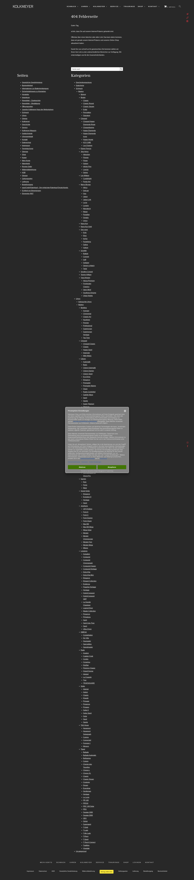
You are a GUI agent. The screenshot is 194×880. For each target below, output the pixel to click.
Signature (86, 115)
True (84, 680)
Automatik (86, 362)
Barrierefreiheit (27, 85)
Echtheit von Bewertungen (31, 191)
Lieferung (25, 182)
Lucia (85, 202)
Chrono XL (87, 773)
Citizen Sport (87, 374)
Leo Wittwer (85, 175)
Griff (84, 260)
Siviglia (86, 218)
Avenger (86, 311)
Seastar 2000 (88, 815)
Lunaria (86, 205)
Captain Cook (88, 656)
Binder (83, 97)
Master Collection (89, 611)
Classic (86, 100)
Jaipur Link (87, 200)
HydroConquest (88, 593)
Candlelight (87, 178)
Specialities (87, 644)
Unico (85, 221)
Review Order (27, 166)
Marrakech (87, 209)
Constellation (88, 635)
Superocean (87, 329)
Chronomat (87, 314)
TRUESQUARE (89, 683)
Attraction (86, 154)
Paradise (86, 214)
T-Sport (85, 839)
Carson (85, 761)
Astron (85, 692)
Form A (85, 512)
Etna (84, 236)
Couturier (86, 782)
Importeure (26, 97)
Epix (84, 482)
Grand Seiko (85, 491)
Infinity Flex (87, 166)
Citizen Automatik (89, 368)
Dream (85, 785)
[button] (180, 6)
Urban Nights (88, 296)
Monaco (86, 746)
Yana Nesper (85, 278)
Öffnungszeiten (27, 106)
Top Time (86, 338)
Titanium (86, 407)
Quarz (85, 389)
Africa (85, 187)
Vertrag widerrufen (106, 872)
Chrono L (86, 770)
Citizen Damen (88, 371)
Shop (24, 154)
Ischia (85, 239)
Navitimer (86, 320)
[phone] (187, 17)
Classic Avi (87, 317)
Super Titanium (88, 404)
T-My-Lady (87, 833)
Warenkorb (26, 163)
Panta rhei (87, 182)
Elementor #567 (27, 193)
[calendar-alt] (187, 21)
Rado (83, 650)
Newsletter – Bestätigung (31, 103)
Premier (86, 323)
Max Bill (86, 524)
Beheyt (83, 94)
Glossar (25, 175)
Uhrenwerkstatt (27, 136)
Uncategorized (81, 851)
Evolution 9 (87, 497)
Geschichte (26, 124)
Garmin (83, 479)
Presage (86, 701)
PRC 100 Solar (88, 806)
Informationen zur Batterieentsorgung (35, 88)
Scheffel (84, 251)
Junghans (84, 506)
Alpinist (86, 689)
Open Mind (87, 290)
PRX (85, 809)
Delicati (86, 191)
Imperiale (86, 353)
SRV (85, 818)
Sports (85, 401)
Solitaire (86, 263)
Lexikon (137, 862)
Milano (85, 548)
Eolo (84, 232)
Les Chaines (87, 145)
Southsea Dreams (89, 293)
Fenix (85, 485)
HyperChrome (88, 671)
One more (84, 230)
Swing (85, 172)
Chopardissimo (88, 127)
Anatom (86, 653)
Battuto (85, 254)
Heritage (86, 500)
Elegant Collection (89, 581)
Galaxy (85, 163)
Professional (87, 326)
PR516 (85, 803)
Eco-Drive (86, 377)
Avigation (86, 554)
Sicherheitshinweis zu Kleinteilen (34, 91)
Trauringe (114, 862)
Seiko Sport (87, 713)
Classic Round (88, 103)
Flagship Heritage (89, 587)
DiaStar (86, 665)
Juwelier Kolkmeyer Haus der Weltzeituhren (37, 109)
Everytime (86, 788)
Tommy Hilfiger (86, 275)
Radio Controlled (89, 392)
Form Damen (88, 518)
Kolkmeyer (26, 121)
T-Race (85, 836)
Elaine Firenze (86, 148)
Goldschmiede (27, 133)
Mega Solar (87, 530)
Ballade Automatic (89, 755)
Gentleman (87, 791)
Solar (85, 716)
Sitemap (25, 151)
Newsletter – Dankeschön (31, 100)
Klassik (85, 698)
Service (24, 127)
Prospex (86, 707)
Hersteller (25, 94)
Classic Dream (88, 779)
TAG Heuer (85, 725)
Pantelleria (87, 242)
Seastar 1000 (88, 812)
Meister (85, 533)
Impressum (26, 145)
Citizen (83, 359)
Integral (86, 674)
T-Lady (85, 830)
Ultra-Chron (87, 629)
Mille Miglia (87, 356)
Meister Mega (88, 545)
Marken (81, 91)
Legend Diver (88, 608)
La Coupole (87, 677)
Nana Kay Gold (86, 227)
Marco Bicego (86, 184)
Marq (85, 488)
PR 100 (86, 800)
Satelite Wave (88, 395)
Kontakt (24, 139)
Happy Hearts (88, 139)
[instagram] (188, 443)
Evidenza (86, 584)
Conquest (86, 557)
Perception (87, 112)
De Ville (86, 638)
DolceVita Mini (88, 575)
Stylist (85, 821)
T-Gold (85, 827)
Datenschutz (26, 142)
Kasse (24, 157)
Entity (85, 109)
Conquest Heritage (90, 569)
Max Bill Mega (88, 527)
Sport (85, 398)
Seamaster (87, 641)
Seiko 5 (86, 710)
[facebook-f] (188, 446)
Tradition (86, 845)
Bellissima (87, 758)
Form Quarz (87, 521)
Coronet (86, 257)
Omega (24, 118)
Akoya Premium (89, 281)
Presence (86, 614)
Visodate (86, 848)
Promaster (87, 383)
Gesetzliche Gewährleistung (32, 82)
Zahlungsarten (27, 178)
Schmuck (25, 112)
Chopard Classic (89, 344)
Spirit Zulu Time (88, 623)
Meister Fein (87, 542)
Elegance (86, 380)
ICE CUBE (87, 142)
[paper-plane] (187, 14)
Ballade (86, 752)
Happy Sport (87, 350)
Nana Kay (84, 223)
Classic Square (88, 106)
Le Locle (86, 797)
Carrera (86, 737)
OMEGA (84, 632)
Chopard (84, 118)
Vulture (85, 248)
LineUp (85, 169)
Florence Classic (89, 668)
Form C (86, 515)
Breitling (84, 308)
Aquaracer (87, 728)
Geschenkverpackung (84, 82)
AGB (23, 172)
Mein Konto (26, 160)
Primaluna (87, 617)
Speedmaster (88, 647)
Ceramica (86, 662)
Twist (85, 269)
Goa (84, 193)
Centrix (85, 659)
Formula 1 (86, 743)
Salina (85, 245)
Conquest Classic (89, 566)
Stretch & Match (88, 266)
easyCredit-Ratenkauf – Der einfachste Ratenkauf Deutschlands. (45, 187)
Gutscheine (80, 85)
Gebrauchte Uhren (85, 302)
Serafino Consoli (87, 272)
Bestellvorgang (27, 184)
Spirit (85, 620)
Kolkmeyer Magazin (29, 130)
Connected (87, 740)
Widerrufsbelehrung (29, 169)
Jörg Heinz (85, 151)
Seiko (83, 686)
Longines (84, 551)
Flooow (86, 157)
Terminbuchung (27, 148)
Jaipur (85, 196)
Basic (85, 365)
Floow (85, 160)
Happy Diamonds (89, 130)
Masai (85, 212)
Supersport (87, 824)
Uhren (24, 115)
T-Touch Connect (89, 842)
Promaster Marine (89, 386)
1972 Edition (87, 509)
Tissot (83, 749)
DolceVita (86, 572)
